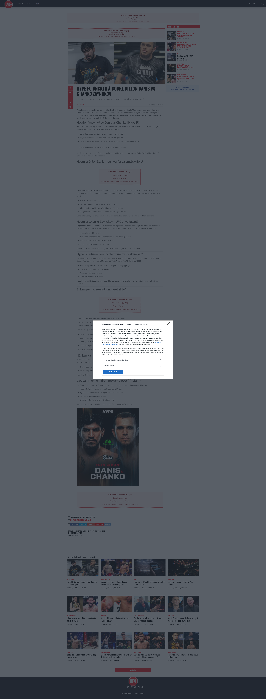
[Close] (169, 324)
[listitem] (133, 360)
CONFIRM (113, 372)
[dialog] (133, 349)
